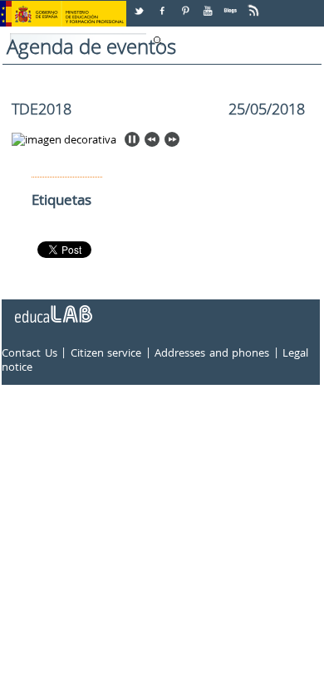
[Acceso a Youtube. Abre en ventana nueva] (209, 4)
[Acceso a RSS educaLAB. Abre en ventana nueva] (255, 4)
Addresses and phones (212, 352)
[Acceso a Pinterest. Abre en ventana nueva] (186, 4)
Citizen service (106, 352)
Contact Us (29, 352)
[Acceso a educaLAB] (52, 307)
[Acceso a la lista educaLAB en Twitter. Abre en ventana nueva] (140, 4)
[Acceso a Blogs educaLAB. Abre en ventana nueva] (232, 4)
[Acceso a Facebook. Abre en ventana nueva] (163, 4)
